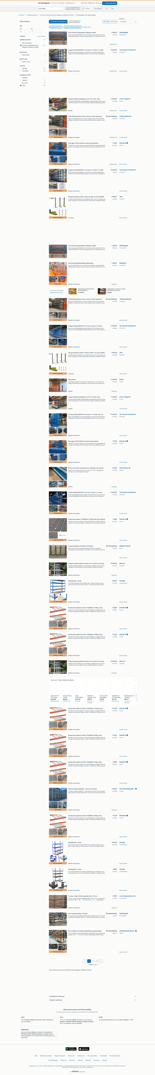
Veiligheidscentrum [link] (70, 3)
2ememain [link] (96, 1060)
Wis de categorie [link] (41, 36)
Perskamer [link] (72, 1060)
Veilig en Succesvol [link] (59, 1056)
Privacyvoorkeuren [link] (115, 1056)
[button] (91, 3)
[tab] (106, 21)
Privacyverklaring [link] (92, 1056)
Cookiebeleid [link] (103, 1056)
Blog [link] (36, 1056)
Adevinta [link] (80, 1060)
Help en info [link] (54, 3)
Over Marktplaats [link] (53, 1060)
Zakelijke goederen (54, 27)
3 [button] (96, 961)
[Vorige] (85, 961)
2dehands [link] (88, 1060)
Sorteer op (122, 18)
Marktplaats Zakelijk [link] (46, 1056)
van (21, 28)
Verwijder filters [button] (86, 27)
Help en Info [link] (71, 1056)
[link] (44, 3)
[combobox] (51, 8)
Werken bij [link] (63, 1060)
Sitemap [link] (104, 1060)
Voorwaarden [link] (61, 3)
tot (31, 28)
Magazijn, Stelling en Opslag (72, 27)
